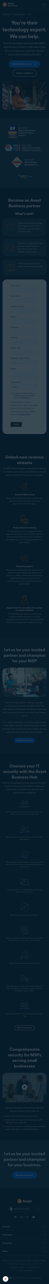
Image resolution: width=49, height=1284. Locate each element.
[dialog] (24, 642)
